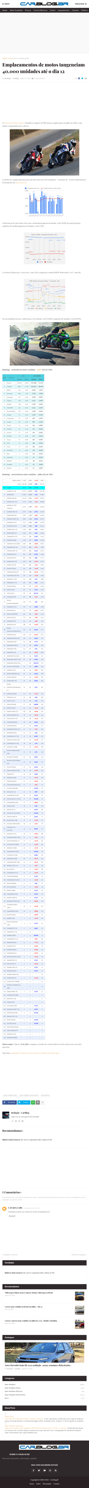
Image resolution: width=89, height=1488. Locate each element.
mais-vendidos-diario (44, 1388)
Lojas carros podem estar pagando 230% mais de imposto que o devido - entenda (35, 1428)
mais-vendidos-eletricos (44, 1391)
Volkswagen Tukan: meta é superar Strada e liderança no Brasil (29, 1293)
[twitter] (19, 1121)
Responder (12, 1216)
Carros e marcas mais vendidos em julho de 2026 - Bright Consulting (31, 1321)
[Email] (86, 78)
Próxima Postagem (79, 1255)
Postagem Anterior (10, 1255)
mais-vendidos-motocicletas (29, 1095)
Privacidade (47, 1484)
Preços (28, 10)
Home (4, 10)
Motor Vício (9, 1416)
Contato (75, 10)
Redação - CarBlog (20, 1112)
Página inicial (7, 58)
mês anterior (21, 182)
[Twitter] (82, 78)
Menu (7, 4)
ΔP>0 (44, 1398)
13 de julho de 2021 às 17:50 (31, 1208)
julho (39, 369)
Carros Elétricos (40, 10)
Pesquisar (79, 4)
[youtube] (22, 1121)
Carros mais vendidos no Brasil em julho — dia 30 (23, 1307)
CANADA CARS (15, 1207)
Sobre (38, 1484)
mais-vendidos (44, 1385)
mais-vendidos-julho (21, 58)
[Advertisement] (44, 33)
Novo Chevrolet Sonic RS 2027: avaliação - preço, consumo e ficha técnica (37, 1365)
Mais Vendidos (16, 10)
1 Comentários (39, 78)
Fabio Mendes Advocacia (14, 1426)
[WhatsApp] (33, 1102)
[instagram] (12, 1121)
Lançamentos (63, 10)
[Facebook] (79, 78)
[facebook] (16, 1121)
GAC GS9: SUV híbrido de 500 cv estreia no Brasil (23, 1419)
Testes (52, 10)
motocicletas (45, 1095)
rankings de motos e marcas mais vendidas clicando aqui (35, 1053)
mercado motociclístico (14, 123)
